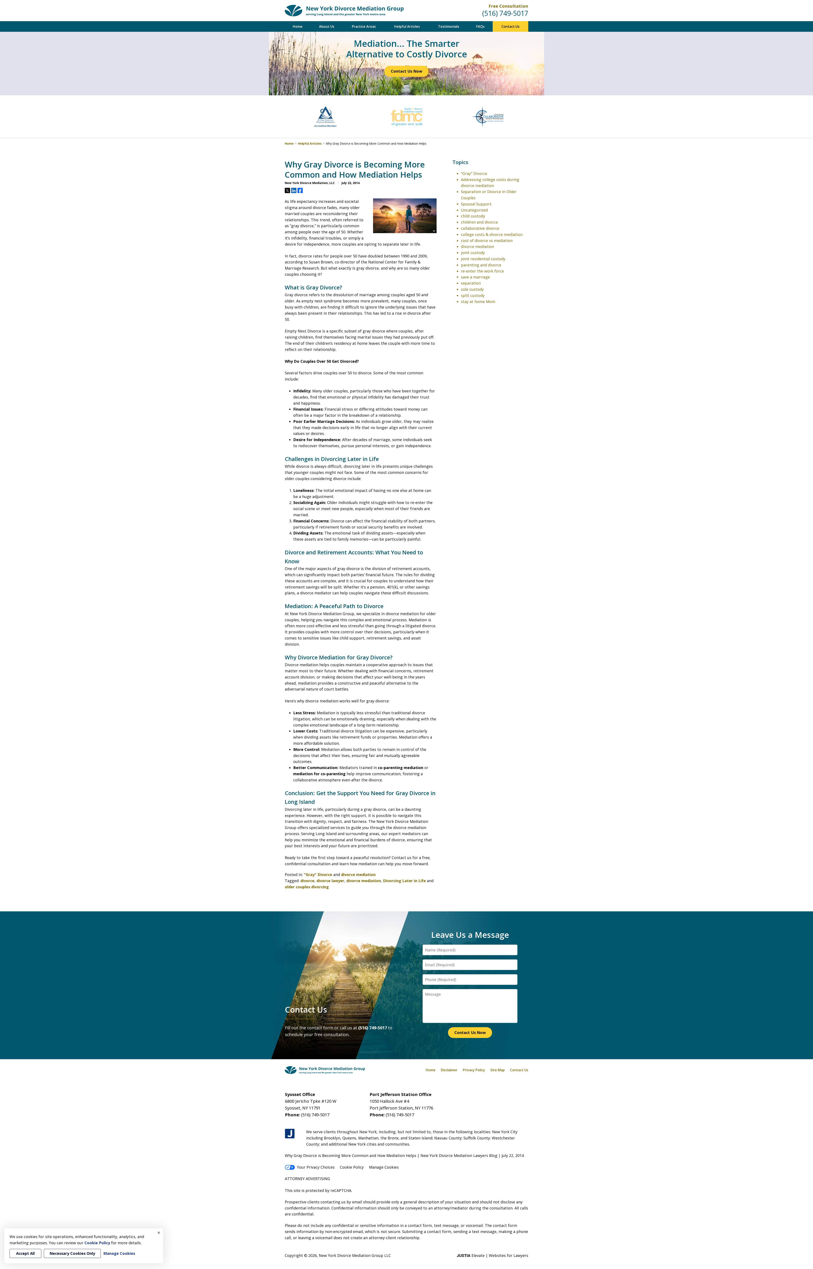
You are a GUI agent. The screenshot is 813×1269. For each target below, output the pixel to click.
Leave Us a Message (470, 934)
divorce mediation (358, 874)
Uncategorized (474, 210)
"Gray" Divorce (318, 874)
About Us (326, 26)
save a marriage (475, 277)
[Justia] (290, 1134)
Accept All (25, 1253)
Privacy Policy (474, 1070)
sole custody (472, 289)
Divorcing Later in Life (404, 880)
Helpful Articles (407, 26)
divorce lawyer (330, 880)
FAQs (480, 26)
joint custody (473, 252)
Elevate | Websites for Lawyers (492, 1255)
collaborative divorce (480, 228)
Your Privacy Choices (316, 1167)
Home (298, 26)
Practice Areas (364, 26)
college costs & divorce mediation (492, 234)
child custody (473, 216)
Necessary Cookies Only (72, 1253)
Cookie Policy (352, 1167)
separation (471, 283)
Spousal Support (476, 203)
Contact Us (510, 26)
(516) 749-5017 (505, 13)
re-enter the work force (482, 271)
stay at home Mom (478, 301)
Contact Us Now (406, 71)
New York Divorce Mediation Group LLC (355, 1255)
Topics (460, 162)
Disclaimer (449, 1070)
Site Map (497, 1070)
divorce (307, 880)
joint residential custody (483, 258)
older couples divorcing (307, 886)
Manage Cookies (384, 1167)
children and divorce (479, 222)
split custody (473, 295)
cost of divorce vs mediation (487, 240)
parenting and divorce (481, 264)
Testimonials (448, 26)
